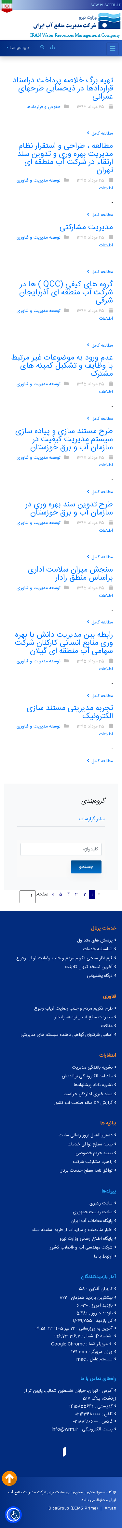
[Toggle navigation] (112, 48)
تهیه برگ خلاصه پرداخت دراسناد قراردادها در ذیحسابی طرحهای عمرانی (63, 88)
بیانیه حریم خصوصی (94, 1153)
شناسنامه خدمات (98, 949)
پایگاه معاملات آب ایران (92, 1221)
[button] (13, 1515)
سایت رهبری (101, 1203)
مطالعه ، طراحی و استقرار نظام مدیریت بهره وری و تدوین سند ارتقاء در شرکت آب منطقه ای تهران (65, 158)
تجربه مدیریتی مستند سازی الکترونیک (70, 712)
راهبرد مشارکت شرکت (93, 1162)
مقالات (107, 1026)
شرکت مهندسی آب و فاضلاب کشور (81, 1247)
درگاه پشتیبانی (100, 976)
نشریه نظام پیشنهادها (93, 1085)
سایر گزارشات (92, 819)
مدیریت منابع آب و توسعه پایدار (84, 1017)
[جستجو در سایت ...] (42, 47)
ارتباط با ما (103, 1257)
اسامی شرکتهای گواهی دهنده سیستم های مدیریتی (66, 1035)
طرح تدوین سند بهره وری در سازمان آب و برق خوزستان (69, 508)
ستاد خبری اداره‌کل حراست (88, 1094)
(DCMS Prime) (84, 1508)
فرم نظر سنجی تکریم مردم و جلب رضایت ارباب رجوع (64, 958)
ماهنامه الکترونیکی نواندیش (87, 1076)
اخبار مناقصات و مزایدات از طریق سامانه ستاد (72, 1230)
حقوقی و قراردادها (44, 107)
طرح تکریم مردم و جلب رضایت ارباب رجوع (73, 1009)
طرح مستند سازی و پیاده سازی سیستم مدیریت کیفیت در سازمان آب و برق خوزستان (64, 439)
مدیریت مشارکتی (86, 227)
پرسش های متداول (95, 940)
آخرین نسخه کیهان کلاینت (89, 967)
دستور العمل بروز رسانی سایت (86, 1135)
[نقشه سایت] (52, 47)
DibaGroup (58, 1508)
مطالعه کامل (102, 133)
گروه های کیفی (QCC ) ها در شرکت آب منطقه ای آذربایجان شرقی (66, 292)
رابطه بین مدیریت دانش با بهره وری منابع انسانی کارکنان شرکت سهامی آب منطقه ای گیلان (64, 643)
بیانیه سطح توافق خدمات (90, 1144)
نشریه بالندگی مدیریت (92, 1068)
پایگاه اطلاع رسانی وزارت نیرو (86, 1239)
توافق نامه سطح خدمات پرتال (86, 1171)
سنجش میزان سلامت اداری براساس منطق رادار (70, 574)
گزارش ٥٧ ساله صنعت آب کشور (83, 1103)
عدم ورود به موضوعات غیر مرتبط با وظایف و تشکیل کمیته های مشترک (62, 366)
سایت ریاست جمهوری (93, 1212)
